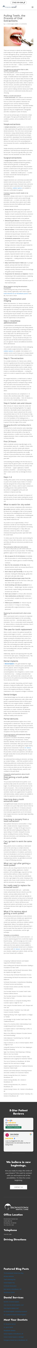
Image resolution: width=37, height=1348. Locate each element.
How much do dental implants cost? (14, 1305)
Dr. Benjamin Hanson (10, 1324)
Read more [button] (20, 1149)
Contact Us (18, 1187)
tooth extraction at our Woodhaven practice (16, 293)
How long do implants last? (11, 1308)
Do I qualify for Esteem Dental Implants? (15, 1315)
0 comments (23, 24)
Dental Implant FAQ (9, 1283)
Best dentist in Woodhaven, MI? (12, 1289)
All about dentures (9, 1276)
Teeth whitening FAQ (9, 1279)
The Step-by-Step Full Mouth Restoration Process (17, 975)
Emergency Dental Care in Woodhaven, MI (15, 1340)
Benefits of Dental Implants (11, 1302)
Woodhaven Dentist (9, 1292)
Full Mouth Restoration (10, 1286)
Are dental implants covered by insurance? (15, 1311)
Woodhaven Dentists (9, 1330)
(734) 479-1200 (17, 3)
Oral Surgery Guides (12, 24)
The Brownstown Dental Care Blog (13, 1273)
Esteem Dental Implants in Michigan (14, 1337)
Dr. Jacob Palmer (8, 1327)
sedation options (17, 188)
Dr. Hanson (28, 748)
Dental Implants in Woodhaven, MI (13, 1334)
